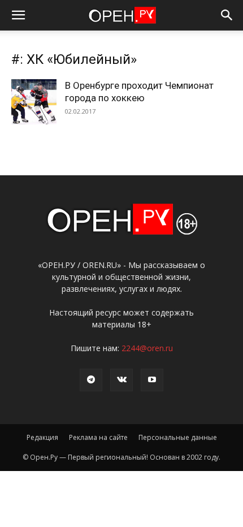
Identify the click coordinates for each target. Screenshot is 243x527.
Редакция (42, 437)
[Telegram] (91, 380)
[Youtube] (152, 380)
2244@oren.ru (147, 348)
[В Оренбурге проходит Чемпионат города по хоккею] (34, 101)
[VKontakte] (121, 380)
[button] (18, 15)
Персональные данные (177, 437)
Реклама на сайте (98, 437)
